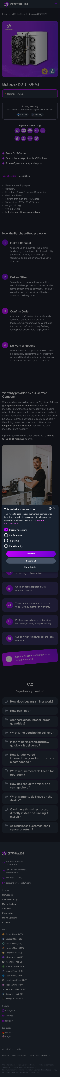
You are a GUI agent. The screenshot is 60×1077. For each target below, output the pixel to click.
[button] (30, 567)
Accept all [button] (31, 553)
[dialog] (30, 538)
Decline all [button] (31, 561)
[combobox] (50, 508)
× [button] (54, 508)
